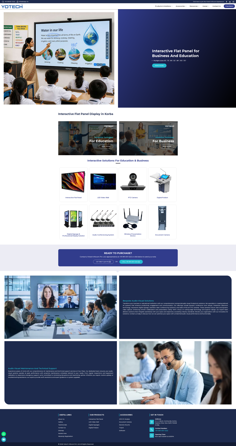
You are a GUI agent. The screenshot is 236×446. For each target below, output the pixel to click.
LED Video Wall (103, 197)
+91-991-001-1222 (161, 431)
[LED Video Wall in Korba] (103, 180)
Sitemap (61, 430)
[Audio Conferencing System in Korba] (103, 217)
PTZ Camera (133, 197)
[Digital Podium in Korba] (162, 180)
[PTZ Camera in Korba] (133, 180)
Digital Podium (162, 197)
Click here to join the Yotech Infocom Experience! (208, 1)
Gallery (60, 422)
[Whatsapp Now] (3, 434)
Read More (163, 65)
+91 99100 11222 (10, 1)
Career (205, 6)
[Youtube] (230, 1)
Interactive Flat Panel (73, 197)
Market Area (62, 433)
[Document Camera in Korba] (162, 217)
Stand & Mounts (124, 425)
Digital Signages (94, 425)
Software (122, 430)
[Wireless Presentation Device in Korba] (133, 217)
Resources (194, 6)
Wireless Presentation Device (132, 235)
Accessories (180, 6)
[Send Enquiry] (3, 439)
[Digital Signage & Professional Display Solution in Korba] (73, 217)
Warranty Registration (65, 436)
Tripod (121, 428)
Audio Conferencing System (103, 235)
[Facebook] (226, 1)
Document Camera (162, 235)
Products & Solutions (163, 6)
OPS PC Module (124, 419)
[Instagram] (233, 1)
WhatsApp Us (23, 1)
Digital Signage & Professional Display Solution (74, 235)
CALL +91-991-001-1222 (130, 262)
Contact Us (216, 6)
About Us (61, 419)
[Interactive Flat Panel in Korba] (73, 180)
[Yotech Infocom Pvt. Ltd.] (12, 6)
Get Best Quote (102, 262)
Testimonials (62, 425)
